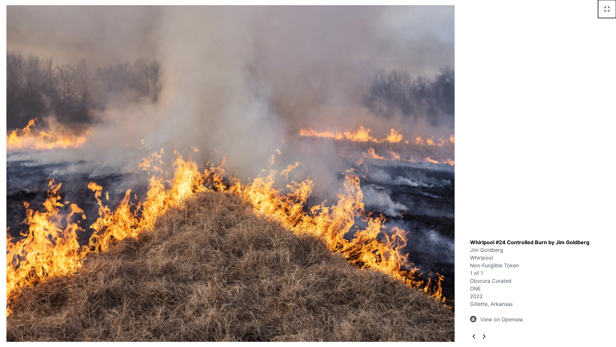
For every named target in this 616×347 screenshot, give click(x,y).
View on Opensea (501, 319)
